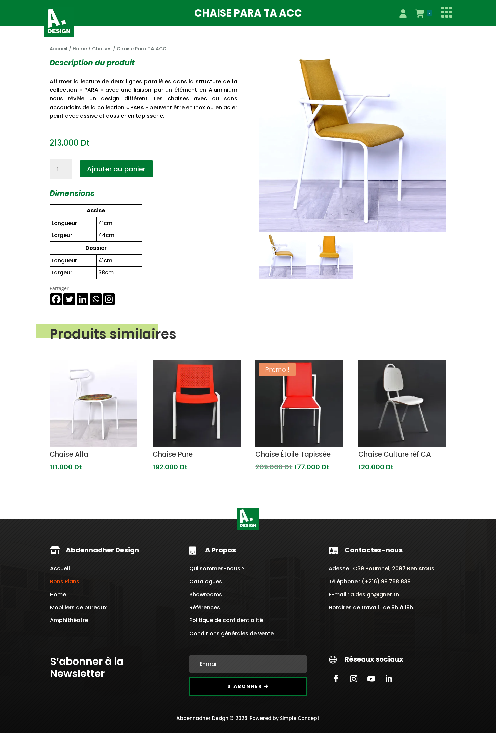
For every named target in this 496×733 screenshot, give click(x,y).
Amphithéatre (69, 620)
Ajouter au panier (116, 169)
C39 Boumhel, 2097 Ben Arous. (394, 569)
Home (80, 48)
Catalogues (205, 581)
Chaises (102, 48)
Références (204, 607)
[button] (436, 56)
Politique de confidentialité (226, 620)
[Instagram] (109, 299)
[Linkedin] (82, 299)
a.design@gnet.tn (374, 594)
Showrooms (205, 594)
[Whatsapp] (96, 299)
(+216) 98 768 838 (385, 581)
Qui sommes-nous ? (217, 569)
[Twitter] (69, 299)
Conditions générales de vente (231, 633)
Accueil (58, 48)
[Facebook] (56, 299)
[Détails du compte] (402, 13)
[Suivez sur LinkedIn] (388, 678)
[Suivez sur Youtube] (371, 678)
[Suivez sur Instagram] (353, 678)
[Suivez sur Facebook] (336, 678)
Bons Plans (64, 581)
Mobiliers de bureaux (78, 607)
